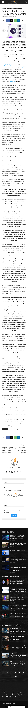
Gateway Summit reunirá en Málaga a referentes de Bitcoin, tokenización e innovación (18, 537)
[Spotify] (19, 672)
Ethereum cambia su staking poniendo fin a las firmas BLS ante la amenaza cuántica (17, 581)
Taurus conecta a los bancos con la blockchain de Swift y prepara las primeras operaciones (18, 607)
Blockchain (9, 8)
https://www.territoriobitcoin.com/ (14, 470)
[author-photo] (14, 465)
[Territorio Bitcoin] (14, 2)
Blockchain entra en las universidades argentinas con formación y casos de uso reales (18, 630)
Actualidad (7, 6)
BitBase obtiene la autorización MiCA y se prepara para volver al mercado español (18, 559)
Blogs (13, 8)
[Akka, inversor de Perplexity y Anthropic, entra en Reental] (5, 552)
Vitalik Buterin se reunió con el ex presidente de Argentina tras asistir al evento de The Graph (8, 449)
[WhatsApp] (15, 20)
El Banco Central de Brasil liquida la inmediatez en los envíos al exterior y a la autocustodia (18, 663)
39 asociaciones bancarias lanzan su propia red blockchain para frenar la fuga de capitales (18, 589)
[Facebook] (8, 20)
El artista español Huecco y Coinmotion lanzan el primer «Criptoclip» (20, 449)
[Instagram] (10, 472)
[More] (22, 20)
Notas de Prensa (18, 8)
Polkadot (12, 81)
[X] (11, 20)
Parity (23, 429)
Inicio (3, 6)
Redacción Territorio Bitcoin (9, 16)
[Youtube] (21, 472)
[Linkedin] (18, 20)
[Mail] (15, 672)
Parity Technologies (7, 65)
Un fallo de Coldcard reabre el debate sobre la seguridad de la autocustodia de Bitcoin (18, 647)
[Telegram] (15, 472)
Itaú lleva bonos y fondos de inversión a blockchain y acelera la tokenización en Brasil (18, 655)
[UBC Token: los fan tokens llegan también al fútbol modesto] (5, 545)
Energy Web (22, 67)
